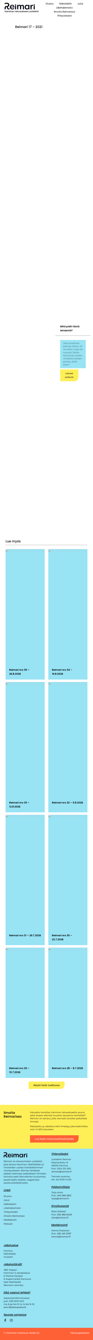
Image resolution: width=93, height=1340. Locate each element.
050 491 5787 (64, 1233)
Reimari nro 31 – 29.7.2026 (25, 935)
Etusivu (50, 3)
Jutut (80, 3)
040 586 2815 (64, 1195)
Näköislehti (65, 3)
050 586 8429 (64, 1214)
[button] (47, 1085)
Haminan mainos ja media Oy (23, 1333)
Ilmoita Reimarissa (64, 11)
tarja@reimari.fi (60, 1198)
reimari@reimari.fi (61, 1171)
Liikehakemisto (64, 7)
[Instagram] (11, 1320)
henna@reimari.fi (61, 1236)
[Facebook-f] (5, 1320)
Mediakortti (10, 1220)
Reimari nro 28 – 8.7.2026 (67, 1068)
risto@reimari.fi (59, 1217)
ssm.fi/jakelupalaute (15, 1307)
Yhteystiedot (64, 15)
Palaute (8, 1224)
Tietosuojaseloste (79, 1333)
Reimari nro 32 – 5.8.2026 (67, 802)
